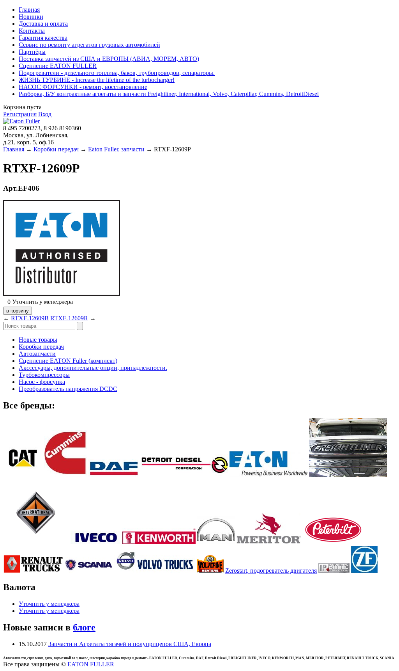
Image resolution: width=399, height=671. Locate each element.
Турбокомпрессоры (44, 374)
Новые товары (38, 339)
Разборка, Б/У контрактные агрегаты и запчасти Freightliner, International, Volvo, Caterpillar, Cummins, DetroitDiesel (169, 94)
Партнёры (32, 51)
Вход (44, 114)
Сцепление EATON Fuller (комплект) (68, 360)
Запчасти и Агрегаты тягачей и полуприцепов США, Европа (129, 644)
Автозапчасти (37, 353)
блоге (84, 627)
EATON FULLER (90, 664)
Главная (29, 9)
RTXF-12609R (69, 318)
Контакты (32, 30)
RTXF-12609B (30, 318)
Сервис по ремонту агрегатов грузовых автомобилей (89, 44)
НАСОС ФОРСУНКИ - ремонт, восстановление (83, 86)
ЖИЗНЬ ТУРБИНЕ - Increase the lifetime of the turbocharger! (97, 79)
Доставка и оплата (43, 23)
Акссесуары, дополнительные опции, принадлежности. (93, 367)
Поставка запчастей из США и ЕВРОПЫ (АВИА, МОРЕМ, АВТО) (109, 58)
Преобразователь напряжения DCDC (68, 388)
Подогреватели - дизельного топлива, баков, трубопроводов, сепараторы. (117, 72)
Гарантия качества (43, 37)
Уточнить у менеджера (49, 603)
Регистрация (20, 114)
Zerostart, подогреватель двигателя (271, 570)
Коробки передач (56, 149)
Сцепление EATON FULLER (58, 65)
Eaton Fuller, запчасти (116, 149)
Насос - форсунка (42, 381)
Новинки (31, 16)
